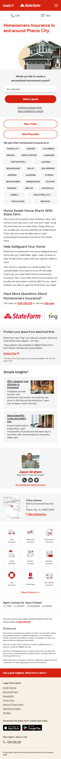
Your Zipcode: (13, 89)
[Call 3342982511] (24, 480)
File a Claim (30, 124)
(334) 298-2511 (24, 303)
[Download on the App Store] (12, 728)
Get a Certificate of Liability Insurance (31, 485)
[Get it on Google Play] (32, 728)
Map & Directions (37, 514)
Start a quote (30, 99)
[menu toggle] (56, 5)
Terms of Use (8, 700)
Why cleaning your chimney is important (18, 384)
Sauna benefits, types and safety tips (16, 418)
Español (7, 5)
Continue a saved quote (30, 107)
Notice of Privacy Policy (13, 705)
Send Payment (30, 134)
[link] (30, 5)
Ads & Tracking (9, 688)
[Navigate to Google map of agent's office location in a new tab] (36, 480)
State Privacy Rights (12, 709)
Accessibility (8, 696)
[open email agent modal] (30, 480)
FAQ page (49, 303)
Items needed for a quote (30, 111)
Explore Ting (10, 353)
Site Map (7, 713)
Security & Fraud (10, 692)
